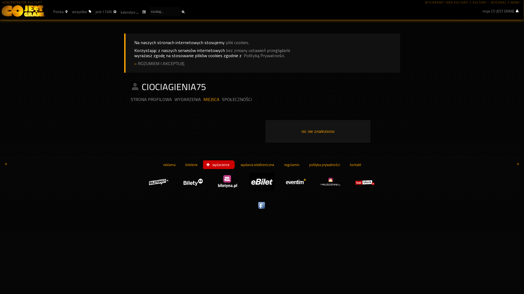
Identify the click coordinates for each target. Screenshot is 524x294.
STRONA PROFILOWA (151, 99)
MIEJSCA (211, 99)
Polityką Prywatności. (264, 55)
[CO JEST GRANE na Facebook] (262, 209)
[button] (59, 12)
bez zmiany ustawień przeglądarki (258, 50)
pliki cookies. (237, 42)
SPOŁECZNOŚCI (237, 99)
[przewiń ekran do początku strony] (6, 164)
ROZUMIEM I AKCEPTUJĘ (161, 63)
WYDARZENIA (187, 99)
